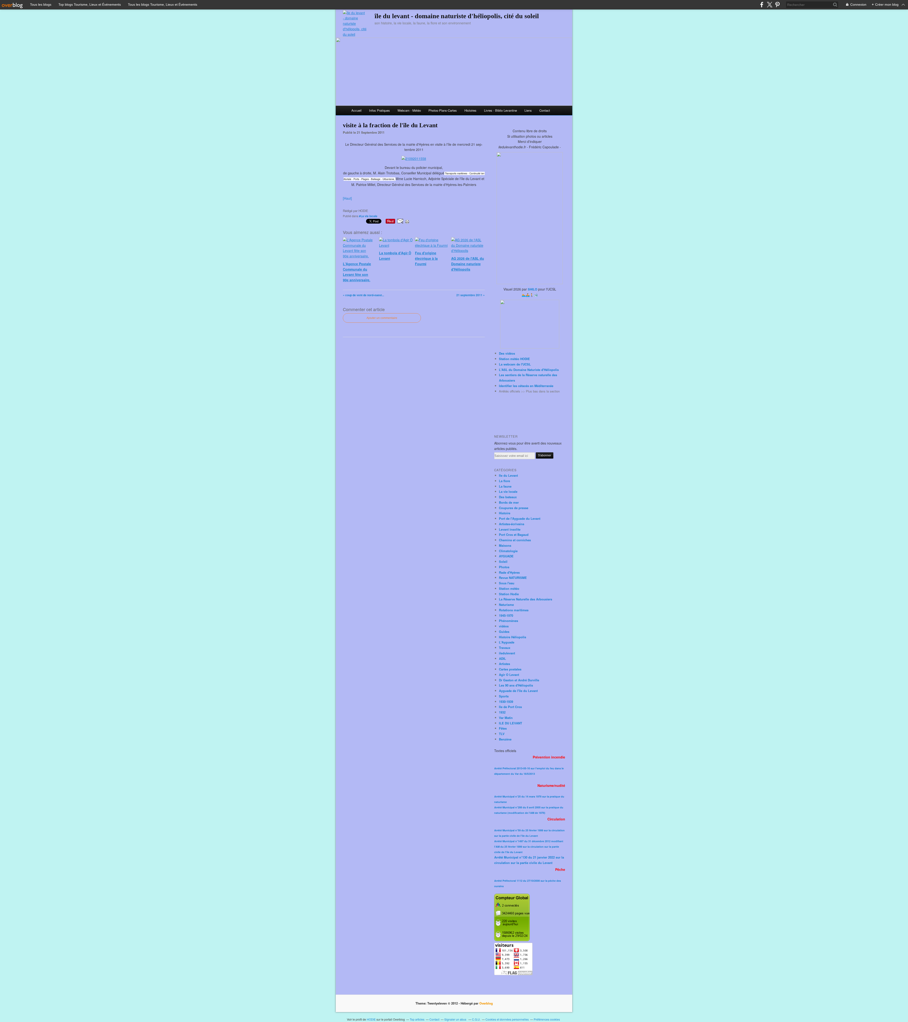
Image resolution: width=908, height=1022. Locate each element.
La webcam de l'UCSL (515, 364)
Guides (504, 631)
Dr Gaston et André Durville (519, 680)
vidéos (504, 626)
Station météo (509, 588)
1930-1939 (506, 701)
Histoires (470, 110)
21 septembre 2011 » (470, 295)
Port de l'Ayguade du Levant (519, 518)
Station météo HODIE (514, 359)
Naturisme (506, 604)
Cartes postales (510, 669)
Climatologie (508, 551)
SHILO (532, 289)
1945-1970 (506, 615)
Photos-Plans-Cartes (442, 110)
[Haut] (347, 198)
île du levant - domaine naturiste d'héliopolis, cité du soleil (457, 16)
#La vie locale (368, 216)
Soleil (503, 561)
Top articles (417, 1019)
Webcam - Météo (409, 110)
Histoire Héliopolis (512, 637)
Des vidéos (507, 353)
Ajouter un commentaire (382, 318)
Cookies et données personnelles (507, 1019)
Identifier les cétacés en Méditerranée (526, 385)
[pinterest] (777, 4)
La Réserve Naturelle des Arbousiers (525, 599)
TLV (502, 733)
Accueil (356, 110)
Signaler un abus (455, 1019)
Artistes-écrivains (511, 524)
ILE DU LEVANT (510, 723)
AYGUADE (506, 556)
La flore (504, 481)
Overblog (486, 1003)
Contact (544, 110)
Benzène (505, 739)
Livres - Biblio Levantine (500, 110)
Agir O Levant (509, 674)
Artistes (504, 663)
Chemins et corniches (515, 540)
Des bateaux (508, 497)
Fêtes (503, 728)
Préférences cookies (547, 1019)
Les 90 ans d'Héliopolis (516, 685)
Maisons (505, 545)
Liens (528, 110)
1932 (502, 712)
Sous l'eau (506, 583)
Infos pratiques (379, 110)
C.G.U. (476, 1019)
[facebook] (762, 4)
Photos (504, 567)
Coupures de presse (513, 508)
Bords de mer (509, 502)
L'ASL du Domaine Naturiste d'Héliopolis (529, 369)
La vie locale (508, 491)
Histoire (504, 513)
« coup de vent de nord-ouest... (363, 295)
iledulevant (507, 653)
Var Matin (506, 717)
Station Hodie (509, 594)
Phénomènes (508, 620)
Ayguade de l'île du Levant (518, 690)
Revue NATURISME (513, 577)
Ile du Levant (508, 475)
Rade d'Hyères (509, 572)
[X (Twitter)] (770, 4)
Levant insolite (509, 529)
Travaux (504, 647)
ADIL (502, 658)
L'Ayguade (506, 642)
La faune (505, 486)
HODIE (371, 1019)
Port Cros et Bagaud (513, 534)
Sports (504, 696)
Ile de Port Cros (510, 707)
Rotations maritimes (513, 610)
